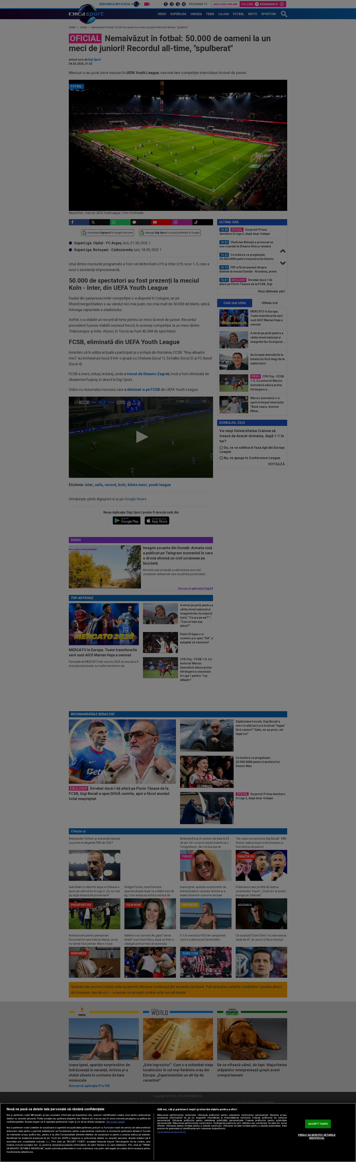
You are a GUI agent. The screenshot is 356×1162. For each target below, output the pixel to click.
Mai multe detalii (115, 1122)
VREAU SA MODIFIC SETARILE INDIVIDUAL (316, 1136)
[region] (178, 1132)
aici (48, 1141)
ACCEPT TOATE (318, 1123)
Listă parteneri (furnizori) (171, 1132)
